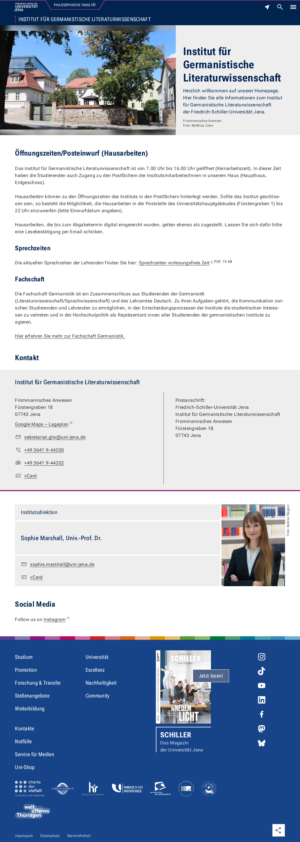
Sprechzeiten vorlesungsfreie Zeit (185, 263)
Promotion (26, 670)
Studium (24, 657)
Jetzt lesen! (211, 676)
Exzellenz (95, 670)
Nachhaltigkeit (101, 683)
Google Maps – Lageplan (44, 424)
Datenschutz (50, 836)
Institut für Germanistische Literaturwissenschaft (84, 19)
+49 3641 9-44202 (44, 463)
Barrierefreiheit (79, 836)
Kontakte (24, 728)
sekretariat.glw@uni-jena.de (55, 437)
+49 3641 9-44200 (44, 450)
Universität (97, 657)
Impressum (24, 836)
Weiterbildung (30, 708)
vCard (30, 476)
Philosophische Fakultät (75, 5)
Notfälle (23, 741)
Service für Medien (34, 754)
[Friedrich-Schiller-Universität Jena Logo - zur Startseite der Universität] (26, 7)
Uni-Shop (25, 767)
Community (98, 696)
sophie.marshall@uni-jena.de (62, 564)
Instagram (57, 619)
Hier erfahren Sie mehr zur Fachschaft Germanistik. (70, 336)
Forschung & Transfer (38, 683)
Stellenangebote (32, 696)
